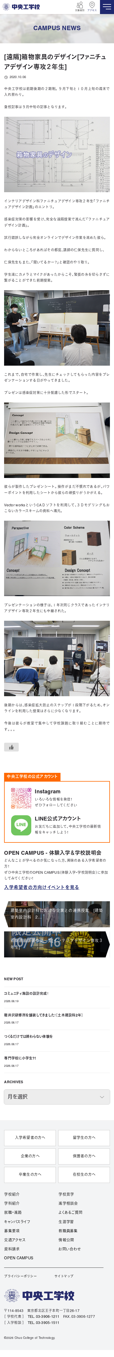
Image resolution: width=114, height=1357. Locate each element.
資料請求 (12, 1249)
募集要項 (12, 1231)
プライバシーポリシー (20, 1276)
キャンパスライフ (17, 1222)
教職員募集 (67, 1231)
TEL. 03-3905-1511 (44, 1323)
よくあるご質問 (70, 1213)
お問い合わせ (69, 1249)
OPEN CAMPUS (18, 1258)
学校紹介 (12, 1194)
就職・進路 (13, 1213)
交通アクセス (14, 1240)
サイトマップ (63, 1276)
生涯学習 (66, 1222)
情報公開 (66, 1240)
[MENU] (107, 7)
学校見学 (66, 1194)
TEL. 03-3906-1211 (44, 1316)
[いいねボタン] (11, 747)
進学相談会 (68, 1203)
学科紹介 (12, 1203)
